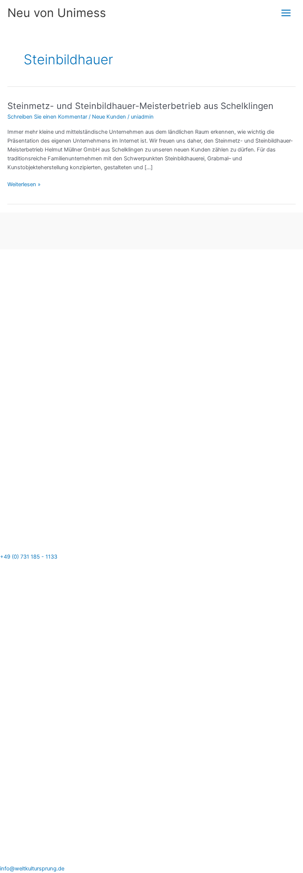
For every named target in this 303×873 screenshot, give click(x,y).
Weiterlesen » (24, 184)
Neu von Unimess (56, 13)
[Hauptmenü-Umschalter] (286, 13)
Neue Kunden (109, 116)
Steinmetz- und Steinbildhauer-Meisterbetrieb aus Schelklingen (140, 105)
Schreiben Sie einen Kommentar (47, 116)
